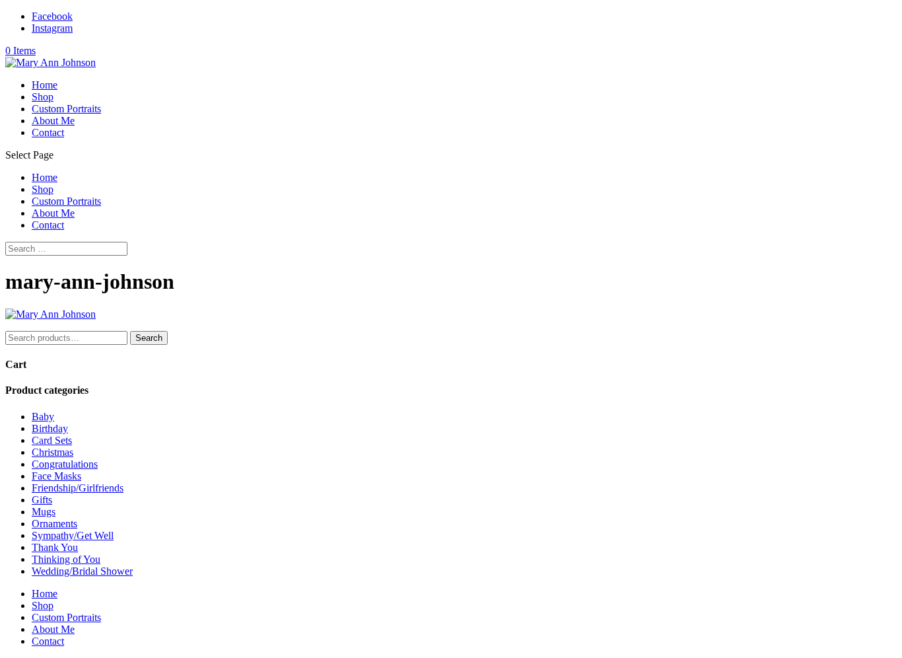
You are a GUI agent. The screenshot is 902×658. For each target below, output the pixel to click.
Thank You (55, 547)
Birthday (50, 428)
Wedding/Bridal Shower (82, 571)
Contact (48, 132)
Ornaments (54, 523)
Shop (42, 96)
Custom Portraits (66, 108)
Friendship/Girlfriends (77, 488)
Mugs (43, 511)
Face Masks (56, 476)
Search (148, 338)
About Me (53, 120)
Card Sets (52, 440)
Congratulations (65, 464)
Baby (43, 416)
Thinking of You (66, 559)
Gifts (42, 499)
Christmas (52, 452)
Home (44, 85)
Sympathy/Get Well (73, 535)
